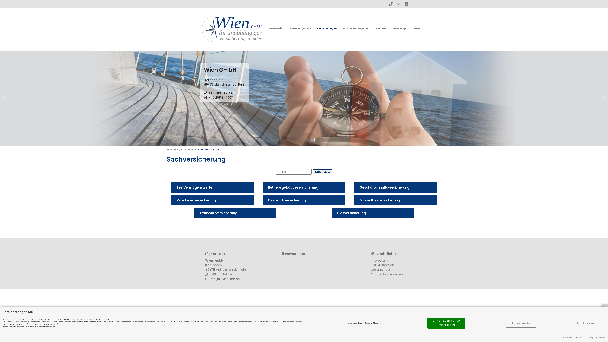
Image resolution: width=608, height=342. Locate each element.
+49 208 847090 (220, 93)
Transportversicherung (218, 213)
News (416, 28)
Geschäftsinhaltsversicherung (384, 187)
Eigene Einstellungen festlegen (590, 323)
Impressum (600, 337)
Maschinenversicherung (196, 200)
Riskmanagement (300, 28)
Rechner (381, 28)
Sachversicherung (209, 149)
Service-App (400, 28)
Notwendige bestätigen (521, 323)
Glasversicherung (351, 213)
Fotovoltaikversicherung (380, 200)
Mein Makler (276, 28)
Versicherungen (326, 28)
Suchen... (322, 172)
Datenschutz (380, 270)
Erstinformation (565, 337)
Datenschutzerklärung (584, 337)
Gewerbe (191, 149)
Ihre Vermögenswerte (194, 187)
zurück (4, 98)
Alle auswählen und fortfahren (446, 323)
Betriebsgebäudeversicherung (293, 187)
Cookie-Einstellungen (387, 274)
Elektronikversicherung (287, 200)
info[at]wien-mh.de (225, 279)
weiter (603, 98)
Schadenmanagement (356, 28)
